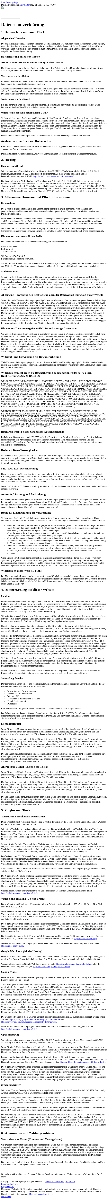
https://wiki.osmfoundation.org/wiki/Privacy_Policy (83, 1062)
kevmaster (25, 5)
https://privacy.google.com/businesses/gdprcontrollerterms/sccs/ (29, 1022)
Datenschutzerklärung (54, 1181)
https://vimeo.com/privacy (85, 938)
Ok (51, 1194)
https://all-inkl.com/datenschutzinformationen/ (53, 176)
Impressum (70, 1181)
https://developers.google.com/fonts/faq (73, 964)
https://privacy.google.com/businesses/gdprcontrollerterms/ (35, 1019)
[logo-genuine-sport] (10, 18)
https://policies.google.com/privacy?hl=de (19, 893)
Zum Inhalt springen (10, 2)
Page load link (7, 1186)
